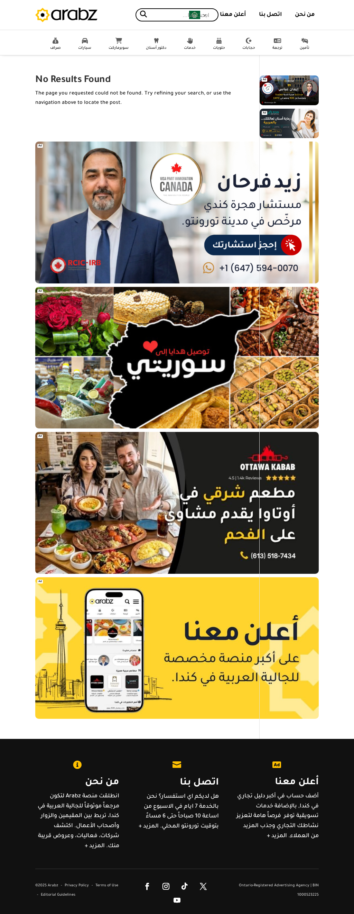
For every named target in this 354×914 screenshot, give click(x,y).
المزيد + (95, 846)
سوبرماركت (119, 48)
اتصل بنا (270, 15)
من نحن (305, 15)
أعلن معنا (233, 15)
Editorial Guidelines (58, 895)
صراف (55, 48)
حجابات (248, 48)
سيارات (84, 48)
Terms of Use (106, 886)
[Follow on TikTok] (185, 886)
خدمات (190, 48)
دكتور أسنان (156, 48)
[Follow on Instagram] (166, 886)
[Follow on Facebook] (147, 886)
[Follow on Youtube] (177, 900)
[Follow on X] (203, 886)
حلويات (219, 48)
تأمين (304, 48)
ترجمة (277, 48)
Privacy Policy (77, 886)
